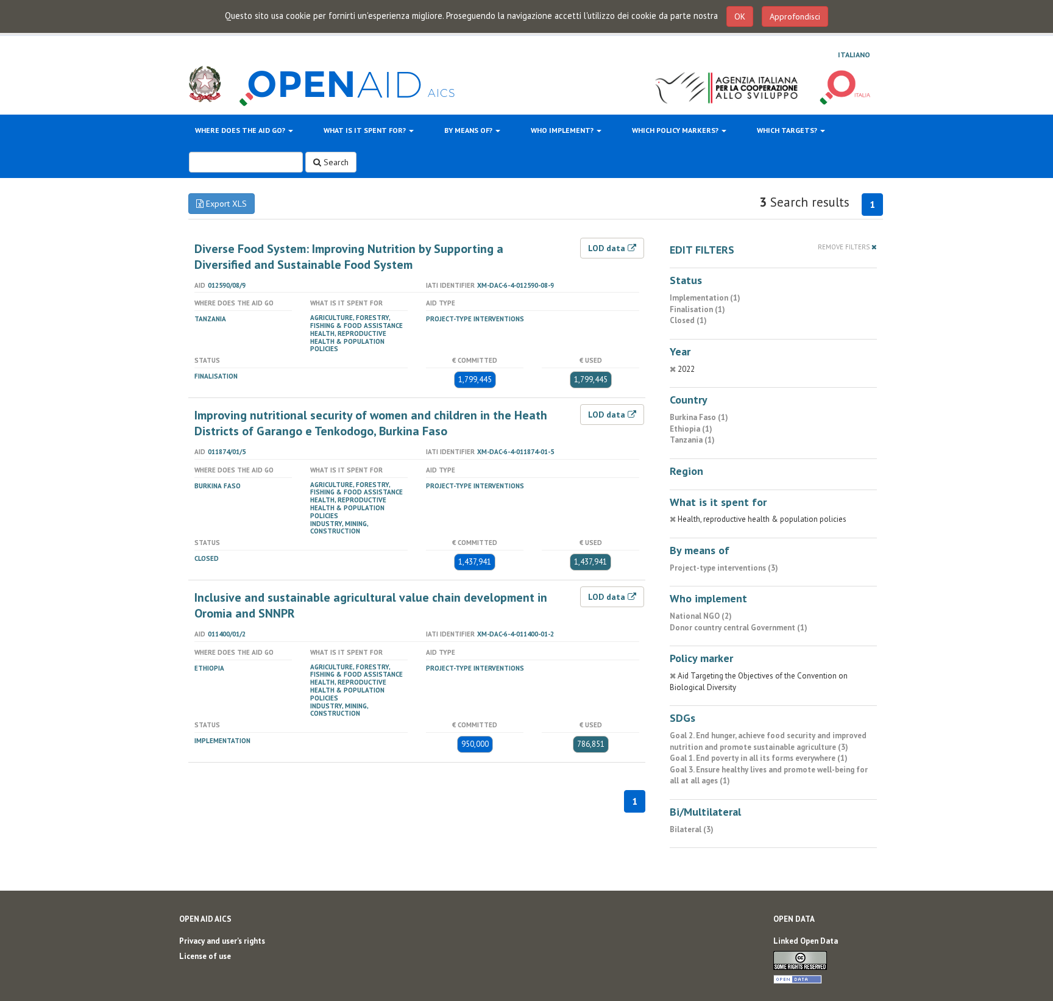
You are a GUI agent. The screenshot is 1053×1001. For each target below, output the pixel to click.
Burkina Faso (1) (699, 417)
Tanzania (210, 319)
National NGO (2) (701, 616)
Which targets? (788, 130)
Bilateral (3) (692, 829)
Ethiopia (209, 668)
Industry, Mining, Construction (339, 527)
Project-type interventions (475, 319)
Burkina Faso (217, 486)
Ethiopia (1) (691, 429)
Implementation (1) (705, 298)
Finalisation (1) (697, 309)
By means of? (469, 130)
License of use (205, 956)
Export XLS (225, 203)
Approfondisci (795, 16)
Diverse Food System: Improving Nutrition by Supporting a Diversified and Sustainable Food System (348, 257)
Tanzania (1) (692, 440)
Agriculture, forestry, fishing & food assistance (356, 321)
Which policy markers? (676, 130)
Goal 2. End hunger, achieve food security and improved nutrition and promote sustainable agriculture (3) (768, 741)
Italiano (854, 54)
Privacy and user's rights (222, 941)
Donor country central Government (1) (738, 627)
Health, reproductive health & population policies (348, 341)
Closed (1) (688, 320)
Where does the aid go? (241, 130)
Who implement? (563, 130)
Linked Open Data (805, 941)
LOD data (608, 248)
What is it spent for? (366, 130)
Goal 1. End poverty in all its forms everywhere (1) (759, 758)
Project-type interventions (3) (724, 568)
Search (335, 162)
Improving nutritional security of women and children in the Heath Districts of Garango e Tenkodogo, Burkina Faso (370, 423)
